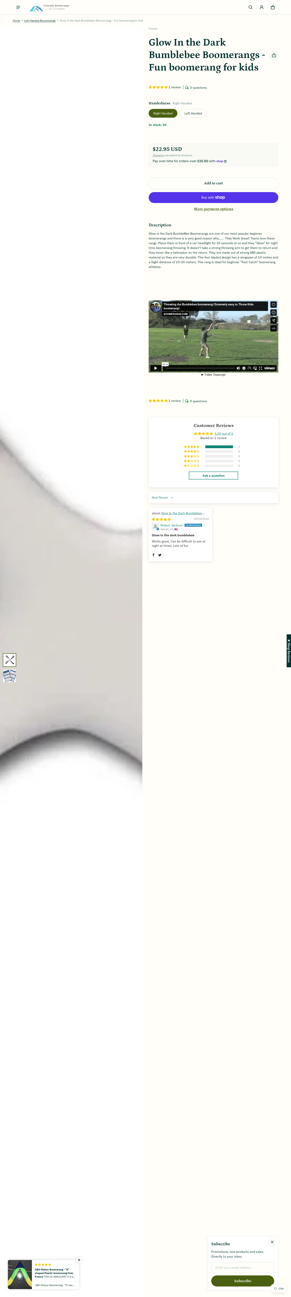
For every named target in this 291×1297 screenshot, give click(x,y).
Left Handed (193, 113)
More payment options (213, 209)
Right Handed (163, 113)
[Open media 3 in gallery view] (9, 676)
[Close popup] (272, 1242)
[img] (161, 519)
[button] (250, 7)
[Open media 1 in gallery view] (9, 660)
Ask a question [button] (214, 475)
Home (16, 20)
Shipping (158, 155)
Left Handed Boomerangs (40, 20)
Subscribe (242, 1281)
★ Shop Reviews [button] (289, 650)
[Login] (261, 7)
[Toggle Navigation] (18, 7)
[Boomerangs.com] (49, 7)
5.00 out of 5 (224, 434)
